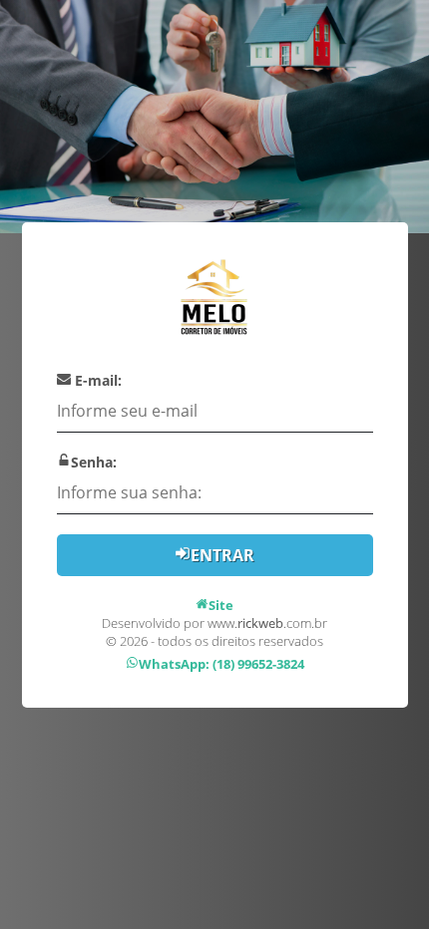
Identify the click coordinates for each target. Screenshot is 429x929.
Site (221, 605)
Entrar (222, 555)
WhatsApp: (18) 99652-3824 (221, 664)
